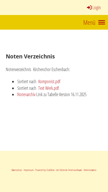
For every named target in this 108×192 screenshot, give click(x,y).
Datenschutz (17, 170)
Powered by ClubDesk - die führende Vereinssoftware (58, 170)
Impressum (28, 170)
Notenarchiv (26, 94)
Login (96, 7)
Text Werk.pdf (48, 88)
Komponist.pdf (48, 81)
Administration (90, 170)
